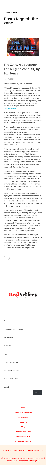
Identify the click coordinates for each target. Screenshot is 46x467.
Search (6, 387)
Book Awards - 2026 (11, 379)
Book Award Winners (11, 370)
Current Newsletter (11, 362)
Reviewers (7, 346)
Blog (5, 354)
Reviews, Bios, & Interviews (13, 329)
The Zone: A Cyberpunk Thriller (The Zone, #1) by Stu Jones (22, 69)
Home (8, 13)
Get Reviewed (9, 337)
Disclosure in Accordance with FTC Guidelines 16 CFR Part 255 (23, 450)
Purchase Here (10, 108)
